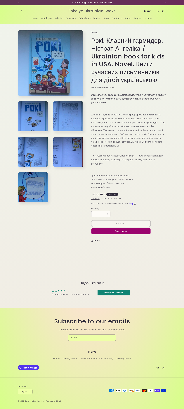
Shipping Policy (123, 358)
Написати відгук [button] (113, 292)
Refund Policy (106, 358)
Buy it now (121, 231)
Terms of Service (88, 358)
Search (56, 358)
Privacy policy (70, 358)
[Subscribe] (113, 337)
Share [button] (97, 240)
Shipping (95, 198)
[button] (21, 11)
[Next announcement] (165, 2)
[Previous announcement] (19, 2)
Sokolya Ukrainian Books (35, 401)
